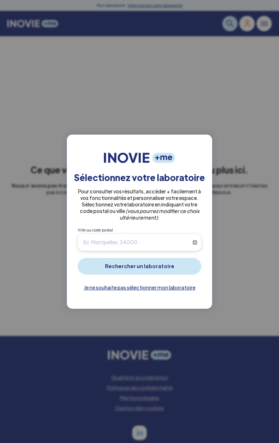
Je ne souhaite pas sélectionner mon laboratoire (139, 287)
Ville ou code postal (95, 230)
